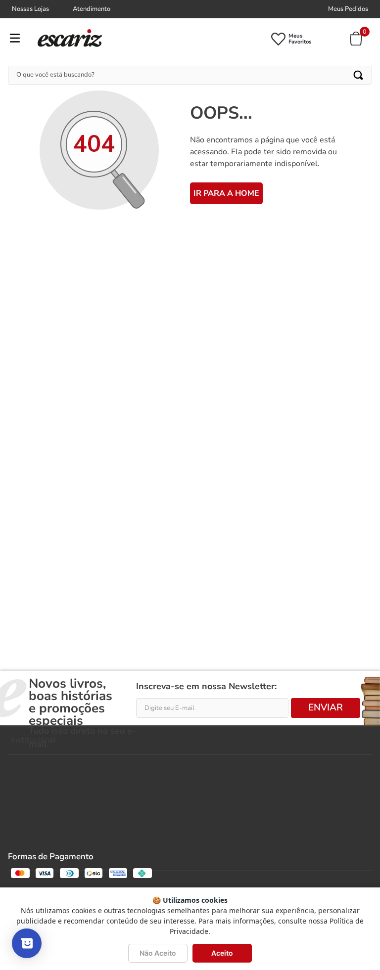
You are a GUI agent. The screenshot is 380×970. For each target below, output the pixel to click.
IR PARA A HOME (226, 193)
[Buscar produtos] (359, 75)
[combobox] (190, 75)
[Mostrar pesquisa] (27, 943)
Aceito (222, 953)
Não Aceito (158, 953)
